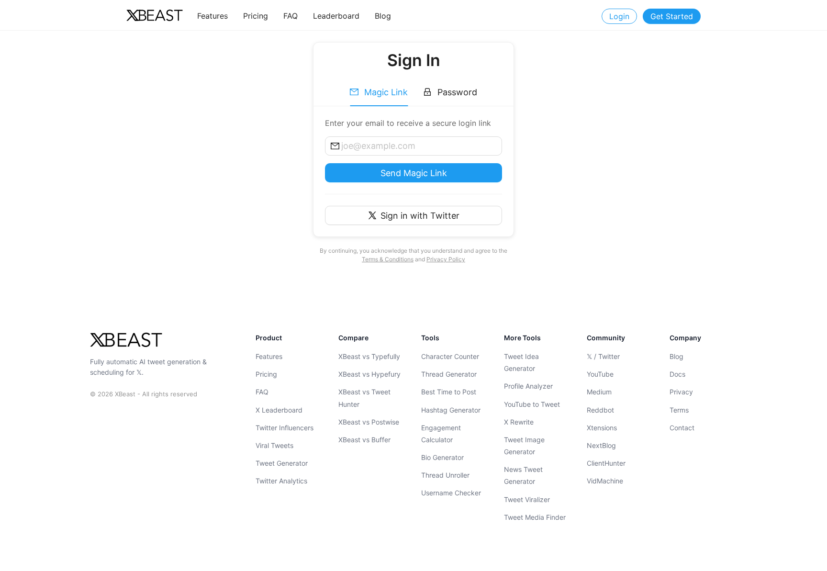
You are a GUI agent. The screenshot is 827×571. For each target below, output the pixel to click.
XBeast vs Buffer (364, 440)
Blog (676, 356)
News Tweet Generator (523, 475)
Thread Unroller (445, 475)
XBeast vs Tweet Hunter (364, 398)
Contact (682, 428)
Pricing (266, 374)
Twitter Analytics (281, 481)
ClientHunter (606, 463)
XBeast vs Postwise (368, 422)
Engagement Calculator (441, 434)
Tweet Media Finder (535, 517)
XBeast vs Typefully (369, 356)
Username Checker (451, 493)
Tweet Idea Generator (521, 362)
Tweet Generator (282, 463)
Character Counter (450, 356)
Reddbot (600, 410)
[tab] (379, 92)
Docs (677, 374)
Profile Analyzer (528, 386)
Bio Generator (442, 457)
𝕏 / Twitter (603, 356)
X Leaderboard (279, 410)
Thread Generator (449, 374)
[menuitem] (212, 15)
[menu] (349, 15)
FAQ (262, 392)
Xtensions (602, 428)
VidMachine (605, 481)
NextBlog (601, 445)
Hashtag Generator (451, 410)
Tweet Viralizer (527, 499)
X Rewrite (519, 422)
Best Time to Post (448, 392)
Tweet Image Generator (524, 446)
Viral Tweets (274, 445)
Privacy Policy (445, 259)
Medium (599, 392)
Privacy (681, 392)
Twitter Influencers (284, 428)
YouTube (600, 374)
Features (269, 356)
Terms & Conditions (388, 259)
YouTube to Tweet (532, 404)
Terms (679, 410)
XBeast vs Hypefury (369, 374)
